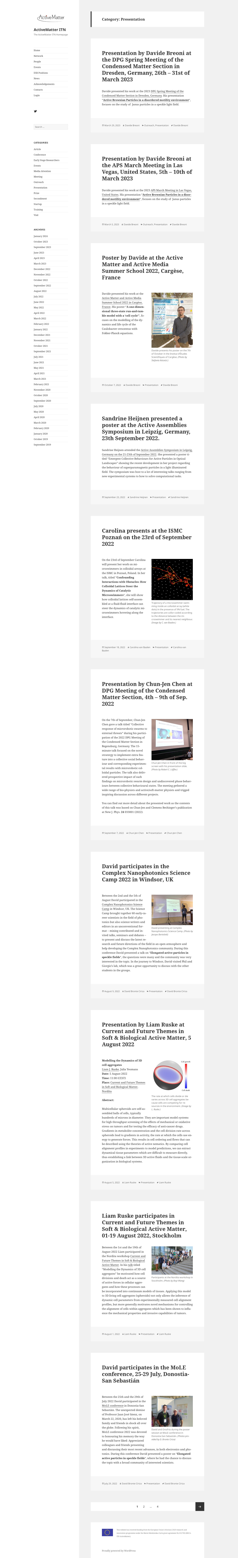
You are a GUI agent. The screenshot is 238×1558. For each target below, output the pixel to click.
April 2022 (39, 313)
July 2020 (38, 406)
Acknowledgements (44, 84)
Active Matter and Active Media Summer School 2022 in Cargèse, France (122, 302)
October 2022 (41, 280)
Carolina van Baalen (140, 647)
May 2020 (39, 411)
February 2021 (41, 384)
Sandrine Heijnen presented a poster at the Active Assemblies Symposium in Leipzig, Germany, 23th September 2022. (146, 428)
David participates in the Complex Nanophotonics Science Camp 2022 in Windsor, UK (146, 872)
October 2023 (41, 241)
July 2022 (38, 296)
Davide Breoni (132, 125)
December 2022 (42, 269)
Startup (38, 204)
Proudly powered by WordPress (119, 1550)
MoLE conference (113, 1405)
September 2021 (42, 351)
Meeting (38, 176)
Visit (36, 215)
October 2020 (41, 395)
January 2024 (41, 236)
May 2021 (39, 367)
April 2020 (39, 417)
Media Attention (42, 171)
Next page (199, 1506)
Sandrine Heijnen (139, 497)
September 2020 (42, 400)
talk (130, 1265)
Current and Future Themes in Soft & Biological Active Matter (124, 1260)
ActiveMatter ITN (50, 29)
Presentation (40, 187)
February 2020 (41, 428)
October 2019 (41, 439)
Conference (40, 154)
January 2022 (41, 329)
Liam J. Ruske (110, 1069)
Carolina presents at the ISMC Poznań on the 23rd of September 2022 (147, 537)
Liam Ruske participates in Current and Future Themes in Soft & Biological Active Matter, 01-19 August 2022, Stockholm (144, 1225)
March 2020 (40, 422)
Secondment (40, 198)
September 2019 (42, 444)
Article (37, 149)
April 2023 (39, 258)
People (37, 61)
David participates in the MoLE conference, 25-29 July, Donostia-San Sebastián (145, 1374)
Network (38, 55)
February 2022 (41, 323)
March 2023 (40, 263)
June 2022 (39, 302)
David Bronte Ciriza (134, 991)
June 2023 (39, 252)
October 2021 (41, 345)
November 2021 (42, 340)
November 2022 (42, 274)
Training (38, 209)
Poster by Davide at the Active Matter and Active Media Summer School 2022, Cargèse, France (143, 267)
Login (37, 95)
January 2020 (41, 433)
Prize (36, 193)
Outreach (39, 182)
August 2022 (40, 291)
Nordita (107, 1091)
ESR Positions (41, 72)
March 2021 (40, 378)
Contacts (38, 89)
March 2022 (40, 318)
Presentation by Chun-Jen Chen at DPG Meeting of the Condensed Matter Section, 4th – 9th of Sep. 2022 (147, 693)
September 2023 (42, 247)
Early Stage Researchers (46, 160)
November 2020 (42, 389)
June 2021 (39, 362)
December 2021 (42, 334)
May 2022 (39, 307)
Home (37, 50)
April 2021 (39, 373)
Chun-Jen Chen (136, 832)
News (37, 78)
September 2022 (42, 285)
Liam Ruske (130, 1182)
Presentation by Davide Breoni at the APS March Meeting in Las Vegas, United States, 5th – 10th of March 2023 (147, 168)
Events (37, 67)
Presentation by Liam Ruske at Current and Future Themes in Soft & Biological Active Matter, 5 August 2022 (146, 1034)
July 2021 (38, 356)
